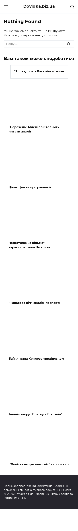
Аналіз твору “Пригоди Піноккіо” (35, 414)
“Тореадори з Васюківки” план (39, 71)
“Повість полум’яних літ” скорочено (39, 464)
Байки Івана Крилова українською (36, 358)
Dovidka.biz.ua (39, 6)
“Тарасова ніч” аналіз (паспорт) (34, 303)
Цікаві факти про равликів (30, 187)
